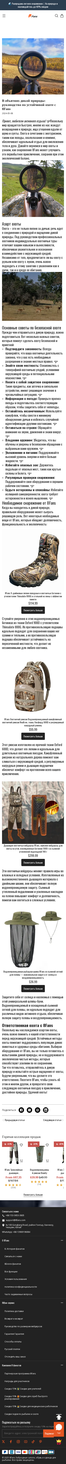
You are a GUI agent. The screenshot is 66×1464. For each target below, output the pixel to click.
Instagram (18, 1441)
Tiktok (33, 1441)
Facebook (11, 1441)
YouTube (25, 1441)
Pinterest (40, 1441)
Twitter (3, 1441)
